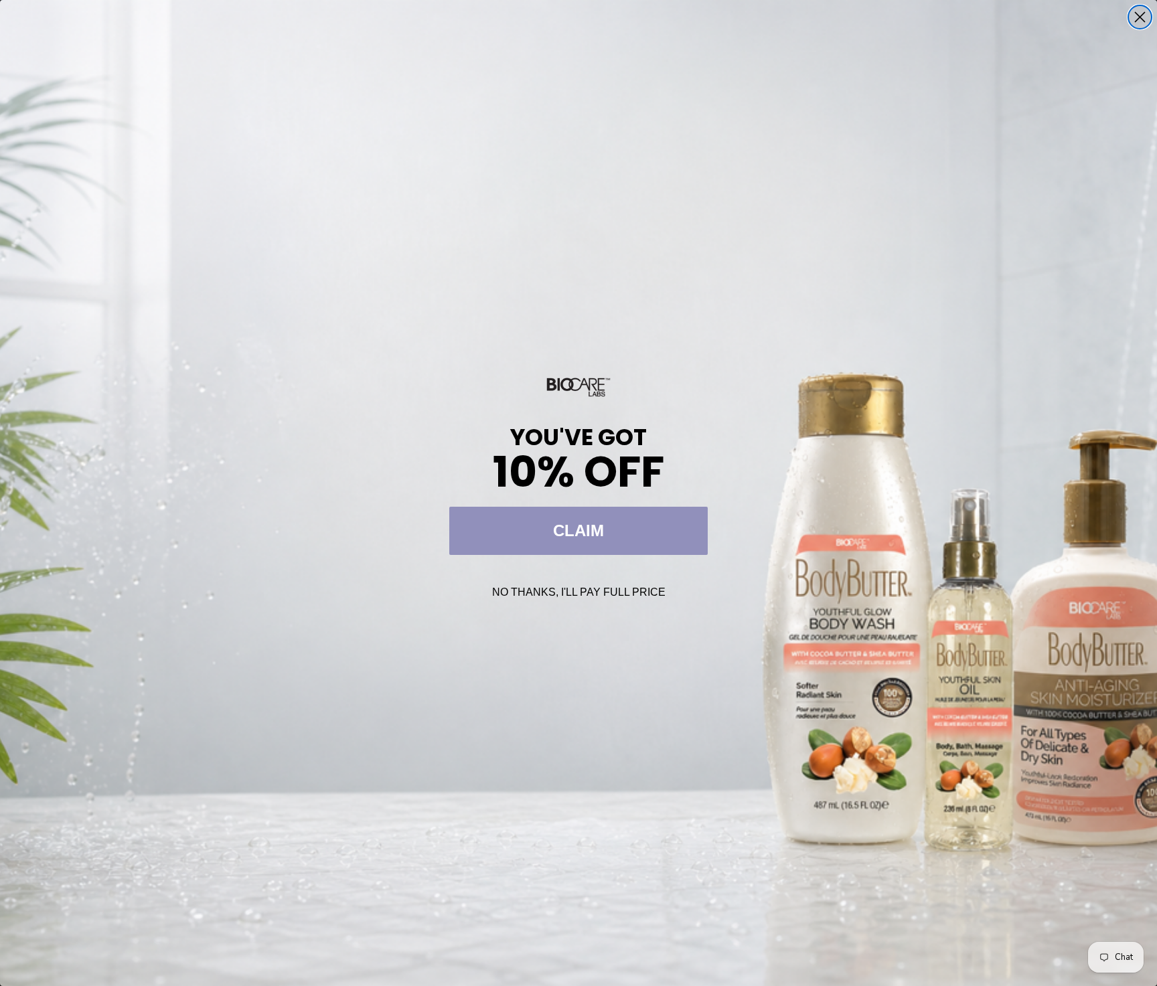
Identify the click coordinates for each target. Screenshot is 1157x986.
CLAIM (578, 530)
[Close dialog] (1140, 17)
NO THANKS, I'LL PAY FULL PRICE (579, 592)
